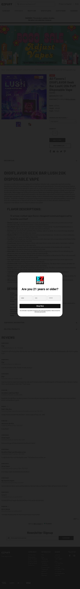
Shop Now (40, 306)
